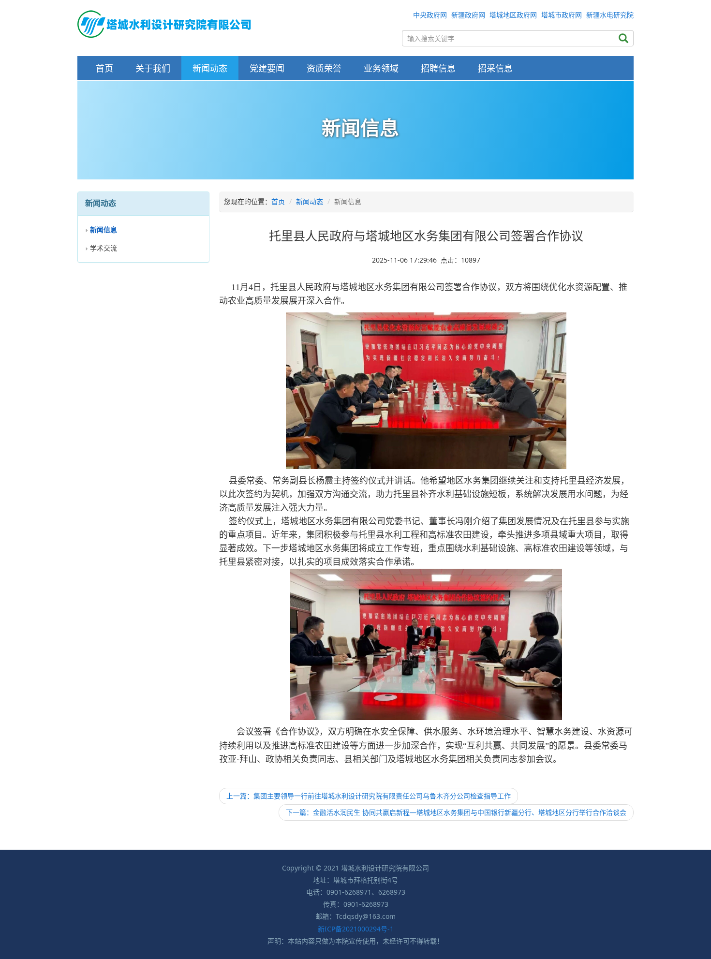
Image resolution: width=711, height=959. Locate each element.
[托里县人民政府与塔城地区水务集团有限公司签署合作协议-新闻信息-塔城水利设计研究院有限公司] (164, 23)
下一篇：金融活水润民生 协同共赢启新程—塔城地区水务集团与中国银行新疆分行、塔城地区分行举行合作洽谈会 (456, 812)
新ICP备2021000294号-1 (356, 928)
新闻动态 (210, 68)
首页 (104, 68)
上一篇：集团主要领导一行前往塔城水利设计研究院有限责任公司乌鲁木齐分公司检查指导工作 (368, 795)
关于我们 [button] (152, 68)
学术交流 (103, 247)
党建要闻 (267, 68)
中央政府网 (430, 14)
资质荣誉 (324, 68)
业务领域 (381, 68)
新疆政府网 (468, 14)
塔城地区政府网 (513, 14)
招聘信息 (438, 68)
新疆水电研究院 (610, 14)
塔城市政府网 (561, 14)
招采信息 (495, 68)
